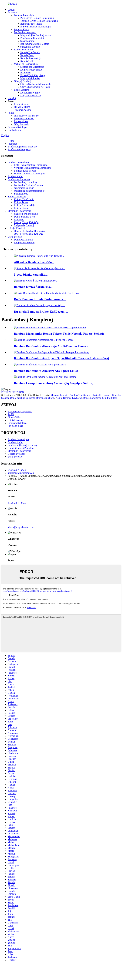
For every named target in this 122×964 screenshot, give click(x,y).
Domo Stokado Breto (31, 69)
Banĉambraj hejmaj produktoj (22, 146)
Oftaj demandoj (22, 124)
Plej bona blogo (15, 425)
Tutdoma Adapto (22, 110)
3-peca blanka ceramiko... (31, 274)
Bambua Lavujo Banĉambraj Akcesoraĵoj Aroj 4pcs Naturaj (53, 383)
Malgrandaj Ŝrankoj (30, 78)
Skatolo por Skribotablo (32, 66)
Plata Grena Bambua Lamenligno (37, 18)
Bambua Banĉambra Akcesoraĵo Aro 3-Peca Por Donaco (51, 346)
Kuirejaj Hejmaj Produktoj (21, 448)
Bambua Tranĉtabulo (79, 395)
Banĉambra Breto (92, 398)
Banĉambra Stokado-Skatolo (34, 43)
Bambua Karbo (21, 29)
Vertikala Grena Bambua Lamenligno (39, 20)
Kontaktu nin (14, 130)
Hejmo (11, 9)
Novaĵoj (12, 98)
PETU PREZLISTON (12, 392)
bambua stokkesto (26, 398)
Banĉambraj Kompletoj (32, 38)
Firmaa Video (21, 121)
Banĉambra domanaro (25, 32)
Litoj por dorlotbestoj (30, 95)
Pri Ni (11, 112)
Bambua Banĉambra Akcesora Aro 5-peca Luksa (46, 370)
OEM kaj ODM (22, 107)
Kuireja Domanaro (23, 49)
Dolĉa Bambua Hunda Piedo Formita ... (40, 299)
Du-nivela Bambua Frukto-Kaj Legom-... (41, 311)
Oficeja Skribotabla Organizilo (35, 84)
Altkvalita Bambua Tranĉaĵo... (34, 262)
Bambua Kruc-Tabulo (31, 23)
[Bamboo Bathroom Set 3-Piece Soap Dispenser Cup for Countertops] (51, 352)
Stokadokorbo (27, 41)
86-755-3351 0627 (17, 503)
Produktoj (12, 12)
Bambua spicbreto (45, 398)
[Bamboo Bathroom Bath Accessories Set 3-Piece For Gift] (44, 339)
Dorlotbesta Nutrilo (30, 92)
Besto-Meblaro (21, 89)
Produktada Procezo (24, 118)
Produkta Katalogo (17, 127)
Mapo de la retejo (59, 395)
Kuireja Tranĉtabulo (30, 52)
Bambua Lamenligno (24, 15)
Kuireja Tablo (27, 61)
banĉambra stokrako (30, 46)
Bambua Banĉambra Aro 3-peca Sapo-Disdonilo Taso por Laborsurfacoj (61, 358)
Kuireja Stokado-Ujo (30, 58)
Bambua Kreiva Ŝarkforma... (33, 287)
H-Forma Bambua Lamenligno (35, 26)
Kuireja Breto (27, 55)
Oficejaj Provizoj (22, 81)
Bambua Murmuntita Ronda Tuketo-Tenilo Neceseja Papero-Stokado (59, 333)
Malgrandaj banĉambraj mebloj (35, 35)
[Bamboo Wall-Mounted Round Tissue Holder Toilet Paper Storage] (50, 327)
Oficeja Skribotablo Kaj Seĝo (35, 87)
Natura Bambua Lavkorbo (69, 398)
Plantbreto (25, 72)
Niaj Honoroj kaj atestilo (26, 115)
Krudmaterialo (21, 104)
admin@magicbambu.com (21, 527)
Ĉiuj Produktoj (109, 398)
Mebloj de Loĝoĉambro (26, 64)
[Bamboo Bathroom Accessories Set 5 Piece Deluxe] (40, 364)
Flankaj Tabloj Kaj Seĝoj (32, 75)
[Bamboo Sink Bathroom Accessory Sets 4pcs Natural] (45, 376)
